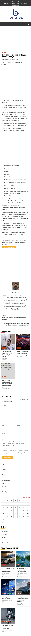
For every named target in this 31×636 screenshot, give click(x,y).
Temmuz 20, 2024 (6, 359)
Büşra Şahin (5, 574)
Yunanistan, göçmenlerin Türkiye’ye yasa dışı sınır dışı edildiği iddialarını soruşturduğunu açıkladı (16, 323)
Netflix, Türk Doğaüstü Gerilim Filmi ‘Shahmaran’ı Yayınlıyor (14, 317)
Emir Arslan (5, 59)
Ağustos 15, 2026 (6, 576)
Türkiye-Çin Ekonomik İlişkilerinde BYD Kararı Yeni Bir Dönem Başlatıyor (22, 599)
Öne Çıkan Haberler (6, 621)
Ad (3, 425)
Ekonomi (19, 593)
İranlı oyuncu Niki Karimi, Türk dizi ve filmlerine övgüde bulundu (7, 354)
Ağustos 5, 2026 (20, 604)
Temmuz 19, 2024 (21, 358)
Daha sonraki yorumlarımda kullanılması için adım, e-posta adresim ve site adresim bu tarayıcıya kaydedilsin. (14, 443)
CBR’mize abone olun (9, 247)
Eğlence (4, 52)
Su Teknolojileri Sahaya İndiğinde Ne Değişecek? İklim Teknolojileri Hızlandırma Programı (23, 571)
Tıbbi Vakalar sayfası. (19, 234)
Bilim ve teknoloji (6, 480)
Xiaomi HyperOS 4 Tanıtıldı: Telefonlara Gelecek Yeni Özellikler (7, 598)
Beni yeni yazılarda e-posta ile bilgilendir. (14, 452)
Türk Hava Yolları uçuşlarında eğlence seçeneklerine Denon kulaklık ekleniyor (7, 383)
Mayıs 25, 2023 (13, 59)
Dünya (3, 474)
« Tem (2, 522)
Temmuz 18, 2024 (6, 388)
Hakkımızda (6, 3)
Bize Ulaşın (12, 3)
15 (23, 510)
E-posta (18, 425)
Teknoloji (4, 593)
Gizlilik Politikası (15, 5)
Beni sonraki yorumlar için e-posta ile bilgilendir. (15, 450)
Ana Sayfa (4, 469)
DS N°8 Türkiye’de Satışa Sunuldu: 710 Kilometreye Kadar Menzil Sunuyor (8, 571)
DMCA (17, 3)
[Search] (28, 24)
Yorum (4, 405)
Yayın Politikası (23, 3)
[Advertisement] (15, 37)
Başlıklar (4, 472)
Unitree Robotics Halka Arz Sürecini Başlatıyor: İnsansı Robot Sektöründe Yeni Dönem (7, 628)
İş (2, 477)
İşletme (4, 564)
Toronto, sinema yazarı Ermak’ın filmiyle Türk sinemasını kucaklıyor (22, 353)
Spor (3, 483)
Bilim (18, 564)
